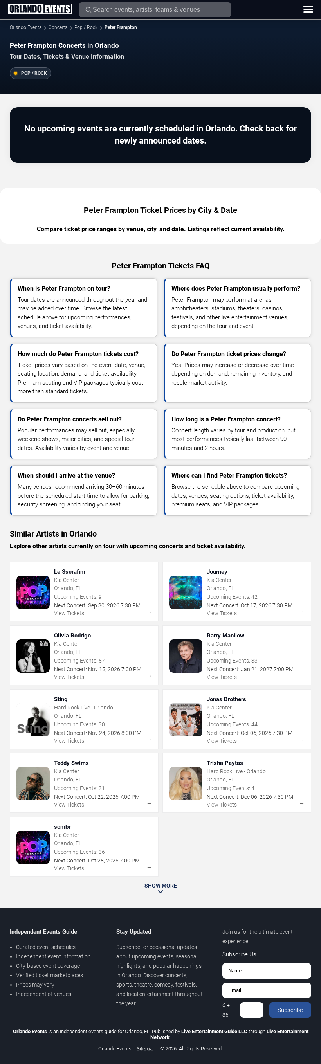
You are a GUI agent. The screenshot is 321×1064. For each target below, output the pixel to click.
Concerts (58, 27)
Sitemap (146, 1048)
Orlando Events (25, 27)
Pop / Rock (85, 27)
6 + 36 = (227, 1010)
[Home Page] (40, 9)
